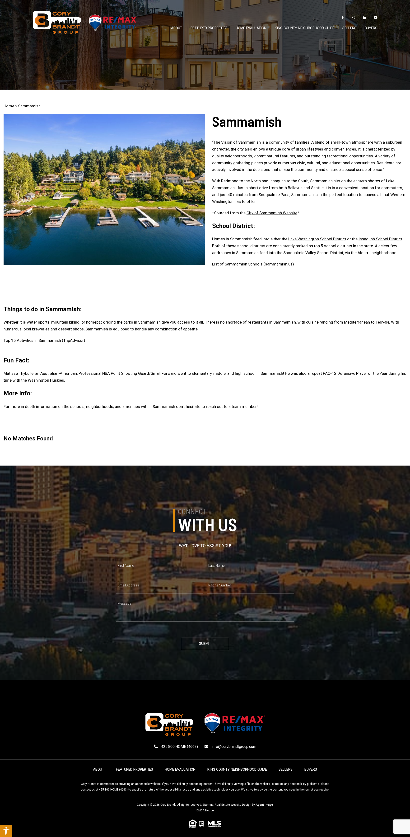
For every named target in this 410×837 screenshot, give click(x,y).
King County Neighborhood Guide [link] (304, 28)
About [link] (176, 28)
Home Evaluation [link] (251, 28)
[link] (6, 831)
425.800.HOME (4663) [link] (113, 789)
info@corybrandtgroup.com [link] (233, 746)
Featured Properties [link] (209, 28)
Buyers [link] (371, 28)
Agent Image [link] (264, 804)
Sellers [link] (349, 28)
